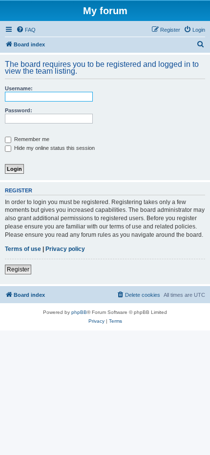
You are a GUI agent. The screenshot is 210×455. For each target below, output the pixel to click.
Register (18, 269)
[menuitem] (26, 30)
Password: (18, 110)
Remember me (31, 139)
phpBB (79, 312)
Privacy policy (65, 249)
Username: (19, 88)
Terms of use (23, 249)
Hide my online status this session (54, 148)
